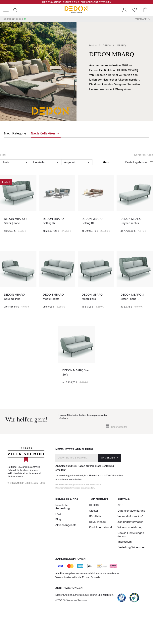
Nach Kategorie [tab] (15, 133)
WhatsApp (141, 19)
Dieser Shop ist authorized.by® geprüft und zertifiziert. (84, 595)
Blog (58, 519)
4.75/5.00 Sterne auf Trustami (71, 600)
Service (123, 498)
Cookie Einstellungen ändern (131, 534)
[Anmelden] (124, 10)
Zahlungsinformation (130, 521)
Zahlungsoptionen (70, 558)
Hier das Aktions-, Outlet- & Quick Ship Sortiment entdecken (76, 2)
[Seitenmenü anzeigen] (6, 10)
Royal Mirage (97, 521)
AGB (120, 505)
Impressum (125, 541)
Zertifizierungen (68, 587)
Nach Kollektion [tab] (43, 133)
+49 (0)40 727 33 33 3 (12, 19)
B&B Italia (95, 516)
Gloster (93, 510)
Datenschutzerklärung (131, 510)
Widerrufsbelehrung (130, 527)
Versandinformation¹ (130, 516)
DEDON (94, 505)
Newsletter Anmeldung (62, 506)
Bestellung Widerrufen (131, 547)
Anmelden (108, 457)
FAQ (58, 513)
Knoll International (100, 527)
